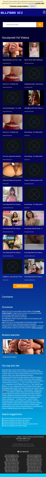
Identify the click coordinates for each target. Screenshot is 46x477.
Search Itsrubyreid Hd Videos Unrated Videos (17, 418)
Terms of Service (27, 437)
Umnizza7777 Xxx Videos (20, 404)
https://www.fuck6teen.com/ (34, 458)
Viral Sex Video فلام (8, 375)
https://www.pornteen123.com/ (34, 462)
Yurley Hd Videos (7, 383)
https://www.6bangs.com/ (11, 458)
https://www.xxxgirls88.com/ (34, 455)
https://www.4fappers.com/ (12, 455)
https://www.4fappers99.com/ (11, 456)
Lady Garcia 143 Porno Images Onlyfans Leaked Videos (20, 402)
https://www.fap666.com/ (12, 460)
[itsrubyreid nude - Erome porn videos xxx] (34, 81)
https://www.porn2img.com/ (34, 467)
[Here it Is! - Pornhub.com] (12, 81)
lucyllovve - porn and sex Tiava (12, 277)
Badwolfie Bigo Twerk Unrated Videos (14, 370)
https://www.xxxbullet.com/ (12, 466)
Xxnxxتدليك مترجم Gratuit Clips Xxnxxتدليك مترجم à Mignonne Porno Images (21, 383)
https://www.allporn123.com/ (34, 463)
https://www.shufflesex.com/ (12, 463)
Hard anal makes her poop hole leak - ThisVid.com (18, 180)
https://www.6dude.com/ (12, 459)
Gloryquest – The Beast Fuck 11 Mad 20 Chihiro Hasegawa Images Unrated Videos (20, 400)
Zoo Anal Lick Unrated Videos (22, 406)
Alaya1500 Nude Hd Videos (24, 375)
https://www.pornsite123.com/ (11, 462)
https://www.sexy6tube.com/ (34, 456)
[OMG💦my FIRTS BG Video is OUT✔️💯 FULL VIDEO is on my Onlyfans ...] (34, 105)
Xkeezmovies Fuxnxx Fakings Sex (31, 374)
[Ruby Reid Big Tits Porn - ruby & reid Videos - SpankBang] (12, 57)
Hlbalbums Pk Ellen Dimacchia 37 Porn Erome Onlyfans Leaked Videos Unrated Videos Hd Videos (22, 396)
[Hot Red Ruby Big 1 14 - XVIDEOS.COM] (12, 105)
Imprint (19, 437)
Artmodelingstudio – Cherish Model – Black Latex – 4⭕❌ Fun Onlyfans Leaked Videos (22, 391)
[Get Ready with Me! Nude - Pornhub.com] (34, 225)
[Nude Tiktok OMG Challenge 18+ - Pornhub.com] (34, 57)
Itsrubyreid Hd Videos (9, 357)
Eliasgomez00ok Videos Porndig (12, 377)
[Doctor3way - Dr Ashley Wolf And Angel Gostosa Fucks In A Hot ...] (34, 129)
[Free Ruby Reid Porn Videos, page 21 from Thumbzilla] (12, 201)
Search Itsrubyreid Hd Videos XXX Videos (16, 420)
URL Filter (19, 439)
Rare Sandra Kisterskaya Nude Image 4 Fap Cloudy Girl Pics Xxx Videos (21, 387)
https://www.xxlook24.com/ (11, 471)
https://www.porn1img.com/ (34, 466)
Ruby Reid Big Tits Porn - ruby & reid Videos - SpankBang (21, 60)
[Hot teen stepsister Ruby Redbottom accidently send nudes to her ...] (12, 153)
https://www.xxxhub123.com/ (11, 467)
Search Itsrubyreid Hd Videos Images (15, 426)
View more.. (23, 286)
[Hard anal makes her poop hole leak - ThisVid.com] (12, 177)
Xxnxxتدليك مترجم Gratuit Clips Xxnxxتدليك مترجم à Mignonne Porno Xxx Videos (22, 385)
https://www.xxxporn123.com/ (11, 469)
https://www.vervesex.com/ (12, 465)
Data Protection (39, 437)
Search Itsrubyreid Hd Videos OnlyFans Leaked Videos (20, 424)
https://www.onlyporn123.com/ (34, 465)
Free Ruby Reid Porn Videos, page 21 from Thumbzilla (20, 204)
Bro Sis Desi (29, 392)
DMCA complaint (37, 328)
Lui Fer (14, 379)
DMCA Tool (26, 439)
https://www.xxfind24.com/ (11, 470)
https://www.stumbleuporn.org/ (34, 471)
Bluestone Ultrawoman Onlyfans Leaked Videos (28, 381)
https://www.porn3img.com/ (34, 469)
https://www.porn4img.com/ (34, 470)
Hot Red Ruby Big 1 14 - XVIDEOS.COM (15, 108)
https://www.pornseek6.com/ (34, 460)
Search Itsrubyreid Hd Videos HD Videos (16, 422)
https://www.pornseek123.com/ (34, 459)
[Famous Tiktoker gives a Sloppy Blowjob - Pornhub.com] (34, 177)
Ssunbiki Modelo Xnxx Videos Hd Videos (20, 408)
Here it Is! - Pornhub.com (10, 84)
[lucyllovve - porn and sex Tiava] (12, 273)
